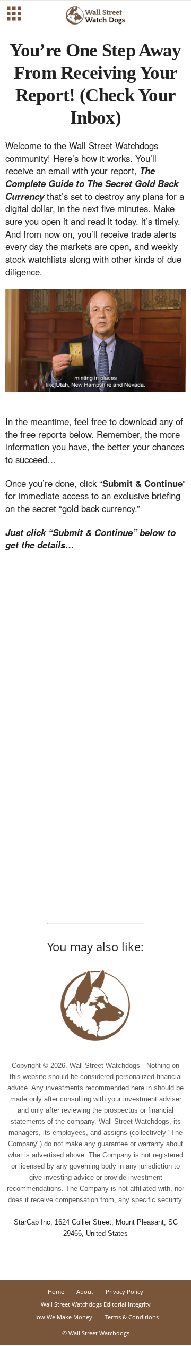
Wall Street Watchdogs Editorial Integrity (96, 1304)
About (84, 1291)
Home (56, 1291)
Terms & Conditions (132, 1317)
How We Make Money (62, 1317)
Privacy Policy (124, 1291)
